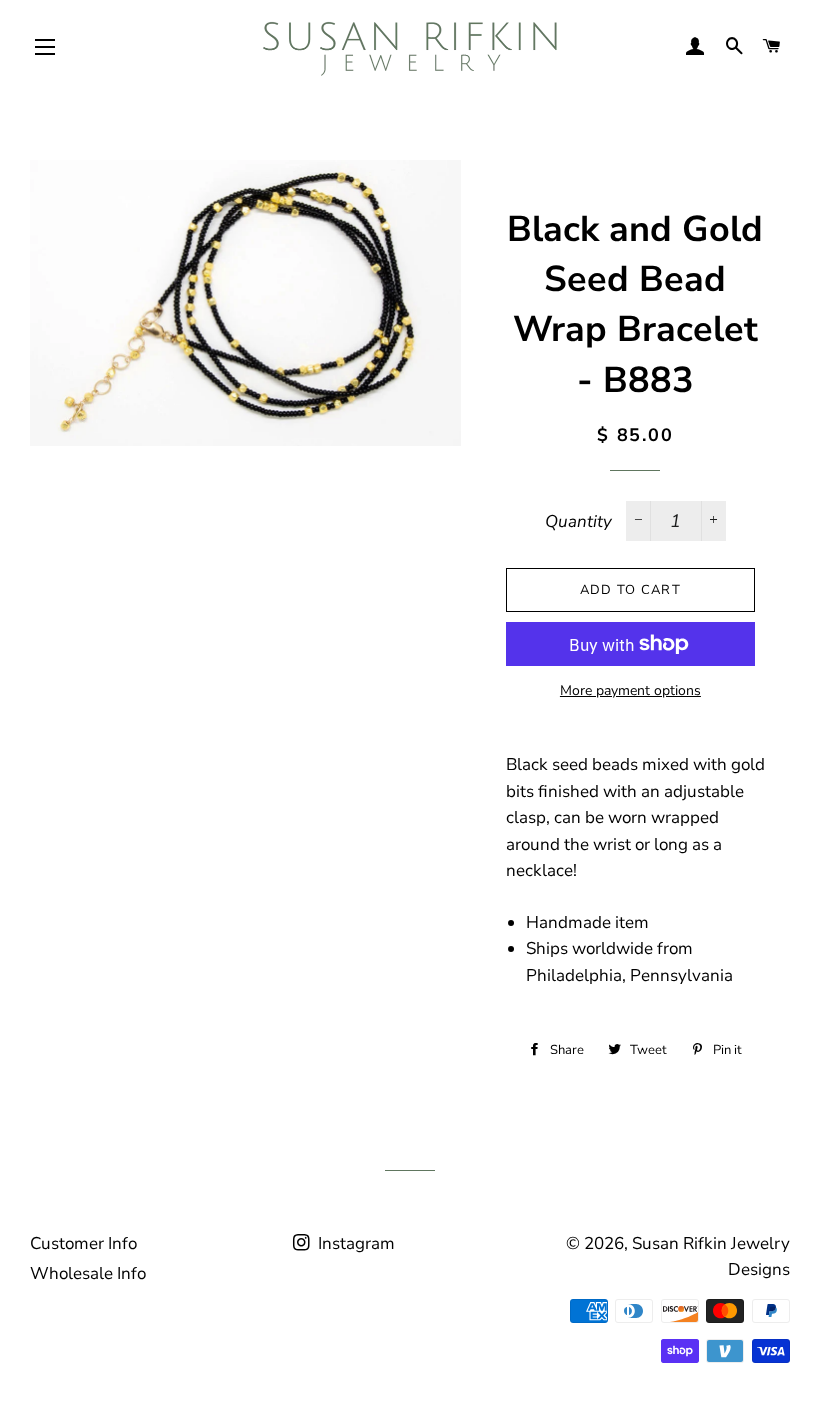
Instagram (354, 1243)
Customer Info (83, 1243)
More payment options (630, 690)
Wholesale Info (88, 1273)
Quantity (578, 521)
